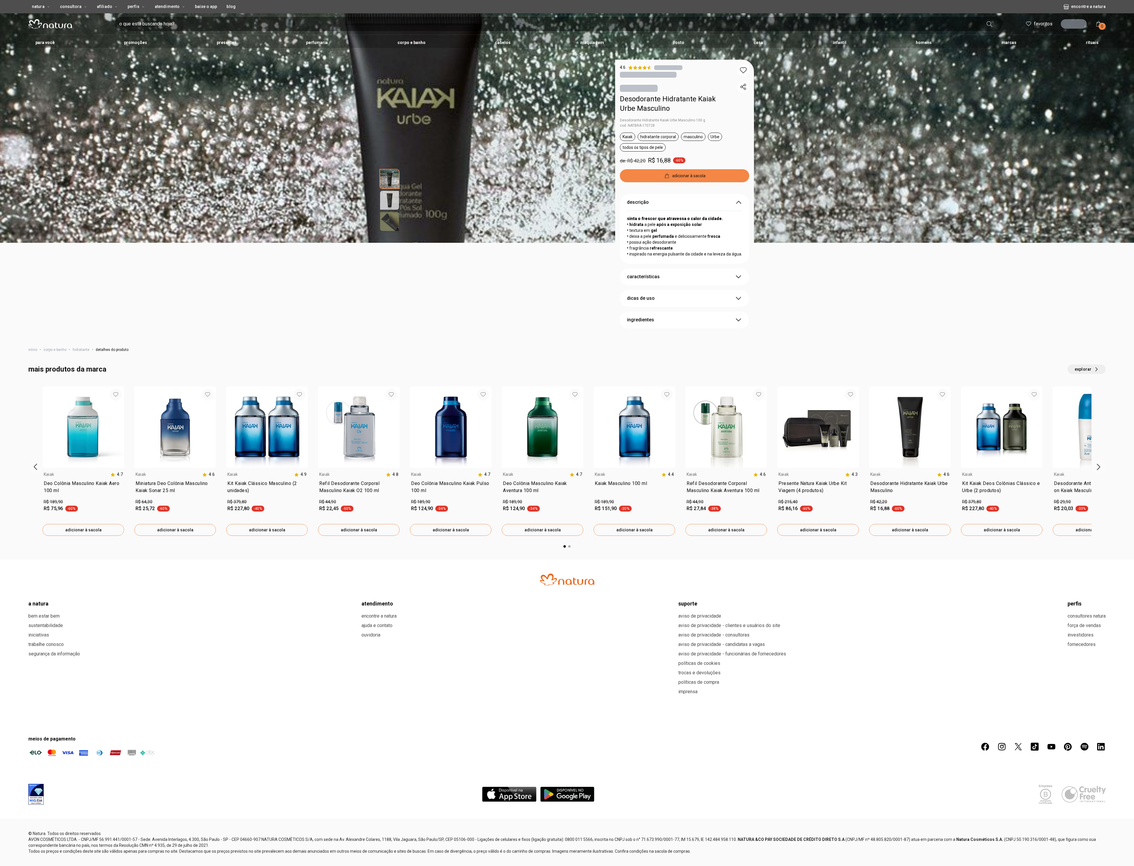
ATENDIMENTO (377, 603)
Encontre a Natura (1088, 6)
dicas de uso (641, 298)
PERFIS (1074, 603)
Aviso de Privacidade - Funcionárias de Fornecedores (732, 654)
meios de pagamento (52, 739)
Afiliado (104, 6)
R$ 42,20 (878, 501)
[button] (743, 70)
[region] (567, 855)
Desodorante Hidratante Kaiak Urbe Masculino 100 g (662, 120)
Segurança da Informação (54, 654)
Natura (38, 6)
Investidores (1081, 635)
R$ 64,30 (144, 501)
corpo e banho (54, 350)
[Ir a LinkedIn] (1101, 746)
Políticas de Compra (698, 682)
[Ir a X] (1018, 746)
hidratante (81, 350)
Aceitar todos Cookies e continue (897, 854)
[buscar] (987, 24)
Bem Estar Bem (44, 616)
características (643, 276)
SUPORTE (687, 603)
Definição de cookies (833, 854)
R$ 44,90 (327, 501)
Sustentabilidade (45, 625)
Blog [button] (231, 6)
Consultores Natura (1087, 616)
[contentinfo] (116, 474)
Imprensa (688, 691)
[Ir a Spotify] (1084, 746)
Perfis (133, 6)
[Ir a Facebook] (985, 746)
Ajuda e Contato (376, 625)
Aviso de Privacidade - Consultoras (714, 635)
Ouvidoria (370, 635)
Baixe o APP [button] (206, 6)
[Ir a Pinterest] (1068, 746)
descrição (638, 202)
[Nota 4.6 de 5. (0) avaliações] (668, 67)
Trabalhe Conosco (46, 644)
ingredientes (640, 320)
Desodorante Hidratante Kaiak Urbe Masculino (668, 104)
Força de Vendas (1084, 625)
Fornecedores (1082, 644)
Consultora (71, 6)
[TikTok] (1035, 746)
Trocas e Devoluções (699, 672)
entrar (1076, 24)
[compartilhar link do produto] (743, 87)
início (32, 350)
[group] (83, 461)
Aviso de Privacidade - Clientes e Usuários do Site (729, 625)
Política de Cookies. (256, 853)
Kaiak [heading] (49, 474)
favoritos (1041, 24)
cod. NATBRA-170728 (637, 125)
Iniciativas (38, 635)
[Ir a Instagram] (1001, 746)
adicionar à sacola (83, 530)
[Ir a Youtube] (1051, 746)
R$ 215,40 (788, 501)
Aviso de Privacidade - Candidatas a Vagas (721, 644)
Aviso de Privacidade (699, 616)
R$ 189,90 (53, 501)
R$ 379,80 (237, 501)
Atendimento (167, 6)
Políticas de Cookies (699, 663)
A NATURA (38, 603)
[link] (83, 488)
